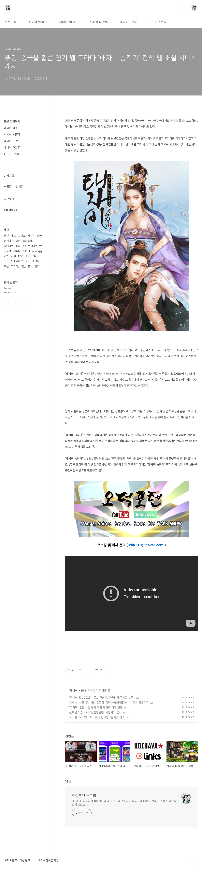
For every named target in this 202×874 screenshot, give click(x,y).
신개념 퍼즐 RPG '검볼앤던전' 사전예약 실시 (95, 712)
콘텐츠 (21, 235)
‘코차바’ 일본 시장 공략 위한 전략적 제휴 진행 (96, 707)
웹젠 (6, 235)
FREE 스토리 (158, 21)
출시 (27, 256)
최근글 (8, 186)
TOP (194, 862)
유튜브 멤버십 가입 (48, 860)
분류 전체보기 (12, 121)
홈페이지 (8, 240)
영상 (18, 240)
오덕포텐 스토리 (84, 795)
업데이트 (8, 246)
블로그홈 (11, 21)
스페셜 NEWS (98, 21)
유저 (37, 266)
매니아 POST (129, 21)
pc (24, 246)
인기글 (19, 186)
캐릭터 (17, 251)
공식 (30, 266)
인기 (35, 256)
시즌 (27, 261)
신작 (6, 261)
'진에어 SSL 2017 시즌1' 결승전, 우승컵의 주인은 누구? (102, 697)
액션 (6, 266)
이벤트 (35, 261)
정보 (18, 246)
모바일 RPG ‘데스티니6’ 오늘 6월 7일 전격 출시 (97, 717)
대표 (13, 235)
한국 (39, 235)
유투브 (25, 306)
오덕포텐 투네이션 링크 (17, 860)
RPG (20, 256)
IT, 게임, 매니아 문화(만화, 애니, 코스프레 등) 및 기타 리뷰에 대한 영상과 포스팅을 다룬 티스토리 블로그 (125, 803)
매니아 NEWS (68, 21)
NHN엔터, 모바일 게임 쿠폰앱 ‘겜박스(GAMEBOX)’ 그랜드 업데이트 (109, 702)
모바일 (26, 251)
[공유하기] (80, 670)
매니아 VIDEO (37, 21)
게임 (23, 266)
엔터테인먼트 (35, 246)
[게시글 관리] (84, 670)
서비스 (31, 235)
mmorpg (37, 251)
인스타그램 (16, 306)
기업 (6, 256)
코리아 (14, 266)
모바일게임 (17, 261)
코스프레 (27, 240)
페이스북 (7, 306)
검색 (185, 8)
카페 (13, 256)
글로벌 (7, 251)
